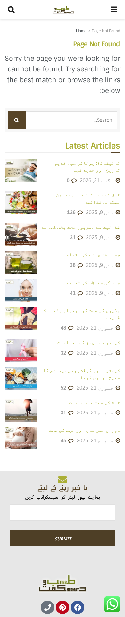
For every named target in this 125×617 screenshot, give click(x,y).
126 (72, 212)
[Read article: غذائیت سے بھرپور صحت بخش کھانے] (21, 235)
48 (64, 328)
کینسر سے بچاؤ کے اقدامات (88, 342)
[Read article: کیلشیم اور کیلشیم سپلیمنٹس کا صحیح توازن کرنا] (21, 378)
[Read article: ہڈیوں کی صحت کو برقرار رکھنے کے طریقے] (21, 318)
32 (64, 353)
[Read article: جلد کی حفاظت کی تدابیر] (21, 290)
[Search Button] (11, 9)
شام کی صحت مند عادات (94, 402)
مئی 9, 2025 (100, 212)
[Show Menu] (114, 9)
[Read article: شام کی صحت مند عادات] (21, 410)
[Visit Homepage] (62, 9)
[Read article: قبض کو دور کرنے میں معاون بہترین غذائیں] (21, 202)
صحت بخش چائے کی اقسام (93, 254)
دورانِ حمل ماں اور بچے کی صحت (84, 430)
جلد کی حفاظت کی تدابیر (91, 282)
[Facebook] (77, 607)
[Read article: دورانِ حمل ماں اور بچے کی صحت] (21, 438)
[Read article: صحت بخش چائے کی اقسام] (21, 262)
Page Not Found (106, 31)
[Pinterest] (62, 607)
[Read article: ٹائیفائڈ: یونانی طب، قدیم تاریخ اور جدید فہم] (21, 171)
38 (73, 265)
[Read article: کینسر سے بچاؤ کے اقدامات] (21, 350)
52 (64, 388)
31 (73, 237)
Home (81, 31)
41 (73, 293)
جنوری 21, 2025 (96, 328)
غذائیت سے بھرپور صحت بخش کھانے (81, 227)
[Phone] (47, 607)
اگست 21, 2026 (97, 180)
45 (64, 440)
